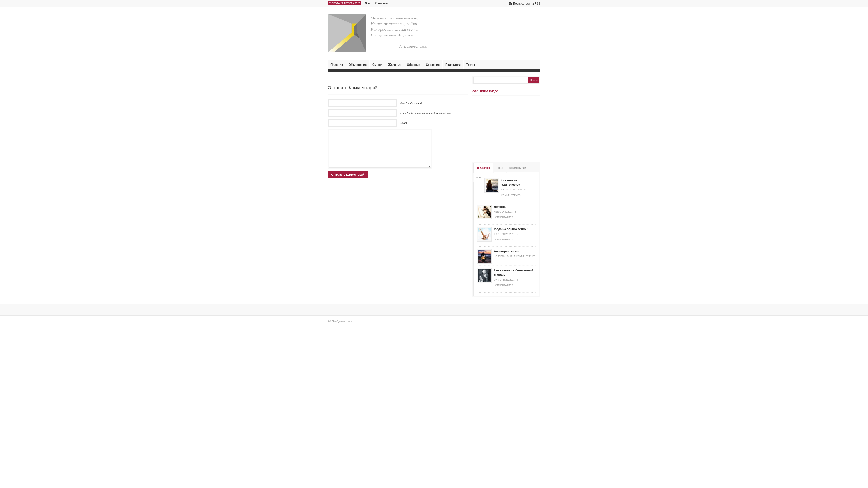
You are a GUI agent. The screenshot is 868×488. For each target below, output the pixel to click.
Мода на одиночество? (511, 229)
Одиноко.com (344, 321)
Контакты (381, 3)
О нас (368, 3)
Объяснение (358, 64)
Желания (394, 64)
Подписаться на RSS (526, 3)
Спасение (433, 64)
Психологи (453, 64)
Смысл (377, 64)
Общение (413, 64)
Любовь (500, 207)
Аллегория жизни (506, 251)
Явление (336, 64)
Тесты (470, 64)
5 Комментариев (524, 256)
